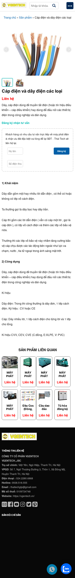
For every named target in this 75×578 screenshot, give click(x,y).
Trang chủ (10, 17)
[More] (69, 5)
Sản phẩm (25, 17)
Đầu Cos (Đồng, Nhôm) (28, 409)
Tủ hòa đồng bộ (62, 407)
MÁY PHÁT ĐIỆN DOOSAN (10, 410)
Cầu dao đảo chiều (44, 409)
